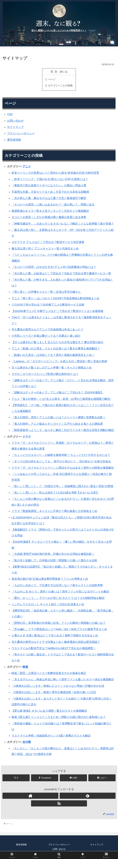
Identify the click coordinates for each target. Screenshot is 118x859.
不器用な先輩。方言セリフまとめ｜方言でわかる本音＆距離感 (50, 191)
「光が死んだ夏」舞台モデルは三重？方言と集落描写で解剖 (49, 198)
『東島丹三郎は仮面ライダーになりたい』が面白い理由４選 (49, 185)
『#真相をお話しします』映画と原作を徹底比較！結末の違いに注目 (54, 692)
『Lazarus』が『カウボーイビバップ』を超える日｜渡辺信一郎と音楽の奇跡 (59, 361)
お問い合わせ (15, 120)
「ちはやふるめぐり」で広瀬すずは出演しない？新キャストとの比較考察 (57, 585)
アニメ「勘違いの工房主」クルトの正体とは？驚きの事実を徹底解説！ (56, 348)
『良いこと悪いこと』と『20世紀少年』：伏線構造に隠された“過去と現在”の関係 (62, 486)
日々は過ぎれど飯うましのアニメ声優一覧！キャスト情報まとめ (52, 367)
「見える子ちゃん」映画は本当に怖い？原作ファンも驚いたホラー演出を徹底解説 (63, 679)
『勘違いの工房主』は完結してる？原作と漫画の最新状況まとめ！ (53, 355)
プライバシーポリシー (21, 133)
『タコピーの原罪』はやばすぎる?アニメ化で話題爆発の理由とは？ (54, 267)
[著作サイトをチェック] (30, 796)
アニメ (27, 166)
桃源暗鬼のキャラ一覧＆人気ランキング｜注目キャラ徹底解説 (50, 210)
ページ (51, 79)
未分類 (27, 741)
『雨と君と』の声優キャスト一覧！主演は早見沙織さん (46, 291)
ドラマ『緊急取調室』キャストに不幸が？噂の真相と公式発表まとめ (54, 511)
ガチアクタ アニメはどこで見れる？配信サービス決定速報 (48, 242)
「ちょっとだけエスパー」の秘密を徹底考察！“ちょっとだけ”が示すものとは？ (61, 455)
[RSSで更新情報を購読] (59, 803)
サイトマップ (15, 127)
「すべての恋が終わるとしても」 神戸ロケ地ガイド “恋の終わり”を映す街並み (61, 461)
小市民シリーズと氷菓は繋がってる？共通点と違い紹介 (46, 335)
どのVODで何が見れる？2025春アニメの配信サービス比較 (48, 304)
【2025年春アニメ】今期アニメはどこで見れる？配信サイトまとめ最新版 (57, 311)
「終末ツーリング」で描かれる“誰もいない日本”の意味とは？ (50, 179)
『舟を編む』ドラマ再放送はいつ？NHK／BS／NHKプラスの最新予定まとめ (59, 629)
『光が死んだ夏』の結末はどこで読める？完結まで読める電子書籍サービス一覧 (61, 273)
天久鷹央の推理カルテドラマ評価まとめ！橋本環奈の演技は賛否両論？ (56, 641)
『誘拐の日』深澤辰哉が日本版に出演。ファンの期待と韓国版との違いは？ (59, 622)
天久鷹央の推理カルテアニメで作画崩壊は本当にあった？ (47, 329)
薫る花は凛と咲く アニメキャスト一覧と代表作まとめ (45, 248)
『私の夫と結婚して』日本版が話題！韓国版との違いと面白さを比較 (54, 560)
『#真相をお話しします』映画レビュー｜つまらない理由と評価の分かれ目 (58, 685)
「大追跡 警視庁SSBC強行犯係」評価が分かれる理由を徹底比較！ (53, 553)
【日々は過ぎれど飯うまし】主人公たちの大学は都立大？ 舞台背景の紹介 (58, 342)
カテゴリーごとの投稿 (60, 85)
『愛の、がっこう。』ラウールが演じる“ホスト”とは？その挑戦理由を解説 (58, 598)
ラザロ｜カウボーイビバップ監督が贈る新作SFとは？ (45, 374)
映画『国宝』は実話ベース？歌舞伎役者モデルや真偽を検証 (49, 673)
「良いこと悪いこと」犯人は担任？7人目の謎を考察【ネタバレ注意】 (55, 492)
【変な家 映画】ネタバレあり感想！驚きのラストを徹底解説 (49, 710)
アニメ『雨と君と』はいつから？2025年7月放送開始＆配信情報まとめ (55, 298)
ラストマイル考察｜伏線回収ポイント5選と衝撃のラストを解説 (51, 735)
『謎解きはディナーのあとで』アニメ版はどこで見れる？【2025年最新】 (57, 392)
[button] (102, 777)
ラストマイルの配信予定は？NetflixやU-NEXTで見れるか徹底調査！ (54, 648)
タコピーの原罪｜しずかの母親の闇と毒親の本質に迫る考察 (49, 217)
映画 (25, 666)
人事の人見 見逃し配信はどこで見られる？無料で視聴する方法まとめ (55, 635)
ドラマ (27, 436)
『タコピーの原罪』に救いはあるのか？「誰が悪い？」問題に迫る (53, 204)
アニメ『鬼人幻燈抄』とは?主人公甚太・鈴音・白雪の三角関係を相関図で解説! (61, 398)
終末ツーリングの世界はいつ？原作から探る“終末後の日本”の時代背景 (55, 172)
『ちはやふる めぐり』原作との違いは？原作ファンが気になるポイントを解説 (60, 591)
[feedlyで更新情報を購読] (88, 796)
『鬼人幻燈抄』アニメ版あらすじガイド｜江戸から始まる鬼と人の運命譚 (57, 423)
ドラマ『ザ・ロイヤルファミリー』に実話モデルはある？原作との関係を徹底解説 (63, 467)
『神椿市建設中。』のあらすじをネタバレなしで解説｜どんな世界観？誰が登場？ (63, 223)
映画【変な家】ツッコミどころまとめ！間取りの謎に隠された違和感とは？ (59, 717)
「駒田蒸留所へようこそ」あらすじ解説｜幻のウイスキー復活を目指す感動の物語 (63, 430)
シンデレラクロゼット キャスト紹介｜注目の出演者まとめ (48, 604)
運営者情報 (14, 139)
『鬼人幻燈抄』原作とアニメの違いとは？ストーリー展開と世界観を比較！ (59, 417)
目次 (55, 71)
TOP (10, 114)
